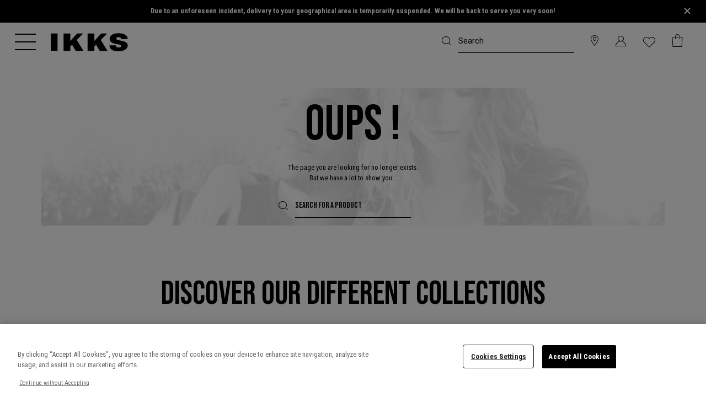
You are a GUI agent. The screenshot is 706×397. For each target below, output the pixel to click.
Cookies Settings (498, 356)
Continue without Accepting (54, 383)
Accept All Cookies (578, 356)
